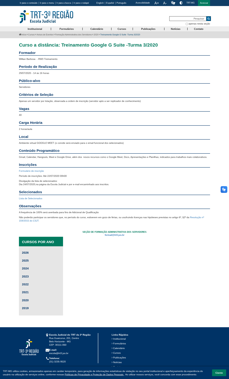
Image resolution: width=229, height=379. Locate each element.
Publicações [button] (148, 28)
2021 (25, 292)
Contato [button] (198, 28)
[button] (204, 3)
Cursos (31, 35)
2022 (25, 284)
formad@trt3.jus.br (114, 235)
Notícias (117, 362)
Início (23, 35)
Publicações (119, 357)
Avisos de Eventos (45, 35)
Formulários (119, 343)
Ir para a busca (63, 3)
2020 (96, 35)
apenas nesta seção (199, 23)
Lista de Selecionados (30, 198)
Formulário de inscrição (31, 171)
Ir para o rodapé (81, 3)
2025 (25, 260)
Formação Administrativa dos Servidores (73, 35)
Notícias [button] (175, 28)
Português (121, 3)
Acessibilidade (143, 3)
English (100, 3)
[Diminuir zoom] (165, 3)
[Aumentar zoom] (156, 3)
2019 (25, 308)
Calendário (119, 348)
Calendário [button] (96, 28)
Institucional (119, 338)
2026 (25, 252)
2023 (25, 276)
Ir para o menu (47, 3)
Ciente (219, 372)
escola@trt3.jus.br (58, 353)
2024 (25, 268)
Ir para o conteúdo (28, 3)
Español (110, 3)
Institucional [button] (35, 28)
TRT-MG (190, 3)
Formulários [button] (67, 28)
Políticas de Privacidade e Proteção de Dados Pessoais (94, 374)
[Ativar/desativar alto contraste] (181, 3)
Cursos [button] (122, 28)
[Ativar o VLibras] (173, 3)
